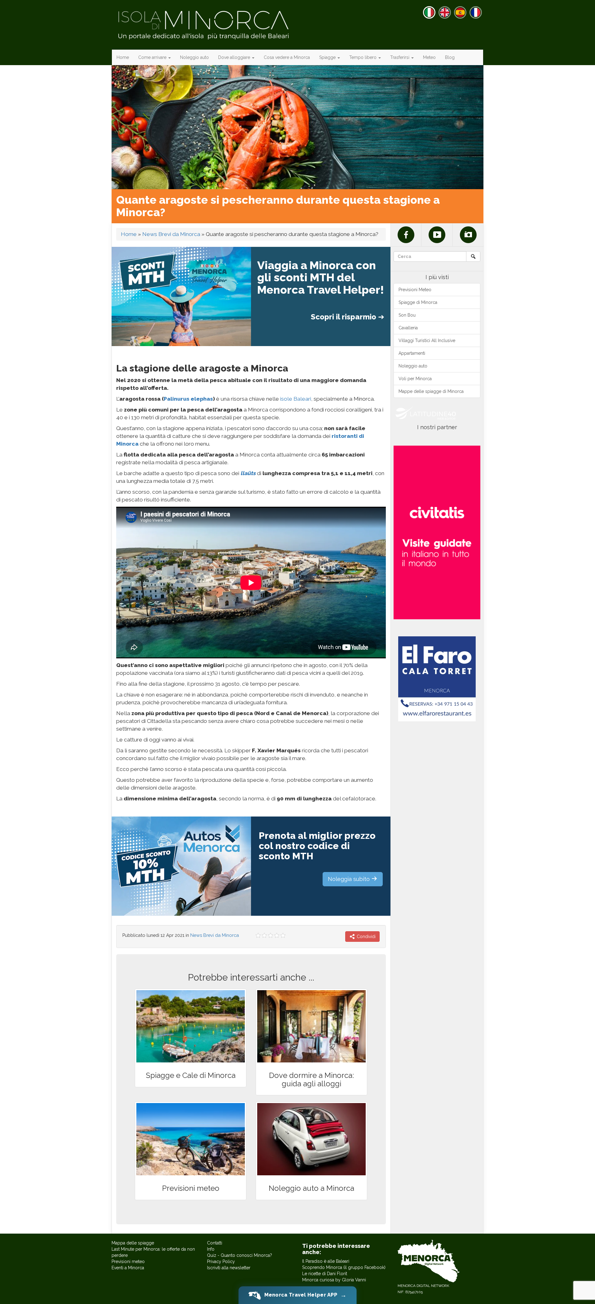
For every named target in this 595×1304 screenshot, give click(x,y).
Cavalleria (408, 327)
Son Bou (407, 315)
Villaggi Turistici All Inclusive (427, 340)
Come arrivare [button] (153, 57)
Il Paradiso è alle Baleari (325, 1261)
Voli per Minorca (415, 378)
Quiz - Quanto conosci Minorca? (239, 1255)
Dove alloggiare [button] (234, 57)
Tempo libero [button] (363, 57)
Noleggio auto (194, 57)
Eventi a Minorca (128, 1267)
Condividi (365, 936)
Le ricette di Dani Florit (324, 1273)
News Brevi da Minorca (171, 234)
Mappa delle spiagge (133, 1242)
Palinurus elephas (188, 399)
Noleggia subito (349, 879)
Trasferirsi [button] (400, 57)
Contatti (214, 1242)
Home (123, 57)
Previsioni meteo (128, 1261)
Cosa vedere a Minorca (287, 57)
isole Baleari (295, 399)
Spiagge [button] (328, 57)
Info (210, 1249)
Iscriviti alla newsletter (228, 1267)
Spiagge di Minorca (418, 302)
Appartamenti (412, 353)
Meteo (429, 57)
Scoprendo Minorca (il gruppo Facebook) (344, 1267)
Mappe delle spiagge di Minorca (431, 391)
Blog (450, 57)
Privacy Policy (221, 1261)
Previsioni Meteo (415, 289)
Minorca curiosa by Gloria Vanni (334, 1279)
